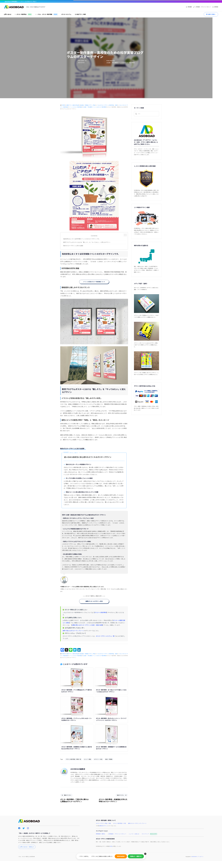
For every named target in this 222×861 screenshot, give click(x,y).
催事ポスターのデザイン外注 (94, 601)
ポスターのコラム (66, 14)
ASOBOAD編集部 (78, 769)
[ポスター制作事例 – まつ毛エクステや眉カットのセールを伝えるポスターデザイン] (111, 677)
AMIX (111, 846)
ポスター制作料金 (24, 14)
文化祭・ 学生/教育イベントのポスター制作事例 (120, 62)
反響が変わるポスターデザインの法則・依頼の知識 (87, 625)
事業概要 (190, 6)
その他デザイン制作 (80, 14)
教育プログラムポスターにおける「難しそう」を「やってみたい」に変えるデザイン (86, 242)
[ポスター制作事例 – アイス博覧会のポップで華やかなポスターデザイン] (76, 677)
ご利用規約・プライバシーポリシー (203, 6)
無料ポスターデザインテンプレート (137, 823)
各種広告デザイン (103, 825)
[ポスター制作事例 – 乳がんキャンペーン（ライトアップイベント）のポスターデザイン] (111, 706)
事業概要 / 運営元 (100, 834)
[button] (145, 854)
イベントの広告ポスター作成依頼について (94, 281)
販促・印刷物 (108, 759)
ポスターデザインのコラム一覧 (105, 636)
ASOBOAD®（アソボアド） (197, 856)
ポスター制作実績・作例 (119, 823)
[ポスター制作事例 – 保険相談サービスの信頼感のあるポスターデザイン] (111, 734)
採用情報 (216, 6)
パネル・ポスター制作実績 (47, 14)
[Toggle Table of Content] (124, 234)
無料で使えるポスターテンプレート (73, 630)
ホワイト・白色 (98, 759)
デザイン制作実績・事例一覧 (73, 759)
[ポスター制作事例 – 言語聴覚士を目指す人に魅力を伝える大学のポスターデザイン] (76, 734)
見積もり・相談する (135, 856)
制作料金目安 (121, 856)
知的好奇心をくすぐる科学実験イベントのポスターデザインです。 (82, 239)
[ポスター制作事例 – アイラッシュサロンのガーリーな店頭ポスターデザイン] (76, 706)
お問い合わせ (7, 14)
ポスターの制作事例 (100, 612)
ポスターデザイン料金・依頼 (103, 823)
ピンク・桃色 (87, 759)
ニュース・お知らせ (134, 834)
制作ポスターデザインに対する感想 (73, 245)
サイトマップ (149, 834)
